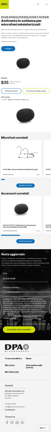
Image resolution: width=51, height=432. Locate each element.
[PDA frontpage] (4, 4)
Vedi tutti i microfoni (25, 185)
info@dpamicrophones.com (15, 407)
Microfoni (9, 365)
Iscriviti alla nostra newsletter (19, 330)
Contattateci (10, 410)
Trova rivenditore (13, 358)
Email (5, 273)
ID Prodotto (5, 97)
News (28, 358)
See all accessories (25, 241)
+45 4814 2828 (10, 404)
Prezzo (4, 78)
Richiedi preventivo (11, 91)
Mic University (12, 372)
